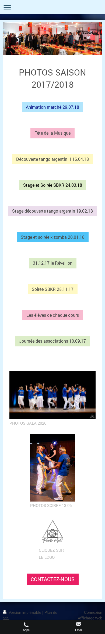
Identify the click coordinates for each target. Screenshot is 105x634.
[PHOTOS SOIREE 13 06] (52, 468)
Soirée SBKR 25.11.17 (53, 289)
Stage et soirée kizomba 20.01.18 (53, 237)
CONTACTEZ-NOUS (53, 579)
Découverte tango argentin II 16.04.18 (52, 159)
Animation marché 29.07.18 (52, 107)
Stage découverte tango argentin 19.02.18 (52, 211)
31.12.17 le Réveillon (52, 263)
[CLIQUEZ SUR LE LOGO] (52, 531)
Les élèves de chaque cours (52, 315)
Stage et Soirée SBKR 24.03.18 (52, 185)
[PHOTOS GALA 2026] (52, 395)
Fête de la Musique (52, 133)
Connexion (93, 612)
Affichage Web (90, 618)
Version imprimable (25, 612)
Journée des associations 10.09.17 (52, 341)
